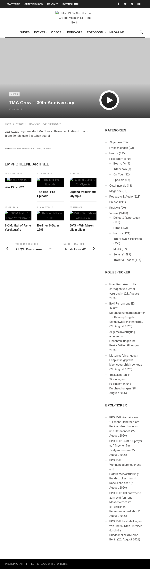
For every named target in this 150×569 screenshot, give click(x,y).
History (118, 233)
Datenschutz (70, 4)
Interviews (120, 169)
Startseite (13, 4)
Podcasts (74, 32)
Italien (16, 148)
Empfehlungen (118, 148)
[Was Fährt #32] (18, 180)
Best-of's (119, 163)
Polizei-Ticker (117, 272)
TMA (39, 148)
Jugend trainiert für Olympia (83, 194)
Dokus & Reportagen (126, 217)
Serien (117, 254)
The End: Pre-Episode (46, 194)
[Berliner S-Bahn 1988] (50, 215)
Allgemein (115, 142)
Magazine (116, 32)
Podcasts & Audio (121, 196)
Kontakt (52, 4)
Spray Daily (12, 131)
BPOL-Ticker (116, 405)
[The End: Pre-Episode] (50, 182)
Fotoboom (95, 32)
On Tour (118, 174)
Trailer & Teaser (123, 260)
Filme (116, 228)
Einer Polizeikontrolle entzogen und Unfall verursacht (122, 289)
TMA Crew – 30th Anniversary (45, 123)
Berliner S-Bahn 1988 (48, 227)
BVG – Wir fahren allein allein (82, 227)
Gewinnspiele (117, 185)
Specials (118, 180)
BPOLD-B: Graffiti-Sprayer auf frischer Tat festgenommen (125, 445)
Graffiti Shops (33, 4)
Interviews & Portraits (127, 239)
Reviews (114, 207)
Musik (117, 249)
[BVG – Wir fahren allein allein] (83, 215)
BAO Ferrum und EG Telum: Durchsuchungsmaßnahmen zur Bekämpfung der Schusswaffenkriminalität (127, 313)
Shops (24, 32)
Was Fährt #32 (14, 187)
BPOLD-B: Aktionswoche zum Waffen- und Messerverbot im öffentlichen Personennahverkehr (125, 502)
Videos (56, 32)
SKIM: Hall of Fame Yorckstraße (18, 227)
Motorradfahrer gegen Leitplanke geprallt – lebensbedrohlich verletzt (125, 360)
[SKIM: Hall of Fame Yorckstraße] (18, 215)
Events (39, 32)
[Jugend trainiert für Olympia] (83, 182)
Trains (47, 148)
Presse (113, 202)
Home (8, 123)
